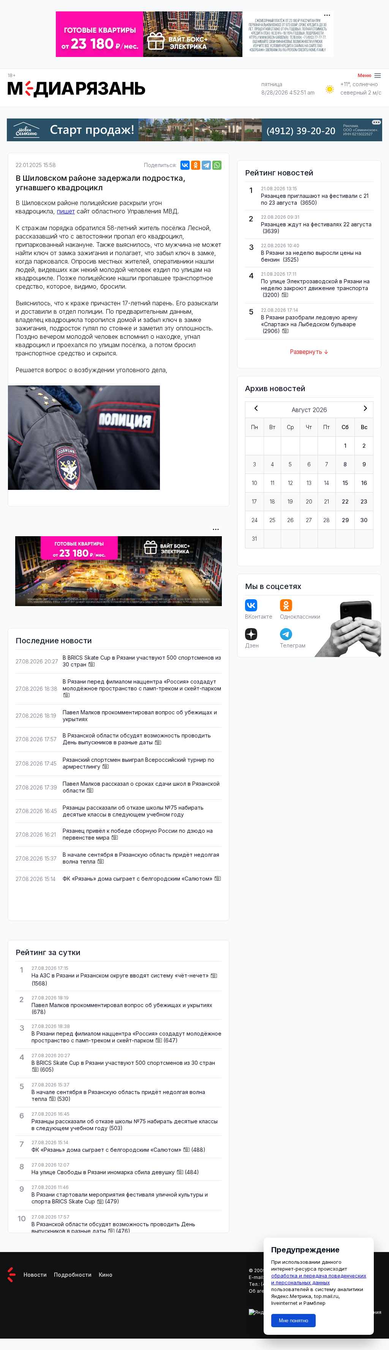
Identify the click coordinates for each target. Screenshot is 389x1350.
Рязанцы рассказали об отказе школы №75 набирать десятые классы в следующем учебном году (133, 811)
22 (345, 501)
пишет (66, 211)
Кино (105, 1274)
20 (309, 501)
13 (309, 483)
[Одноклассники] (195, 165)
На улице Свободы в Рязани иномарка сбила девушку (103, 1172)
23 (364, 501)
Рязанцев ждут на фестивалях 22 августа (316, 224)
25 (272, 520)
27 (309, 520)
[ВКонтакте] (185, 165)
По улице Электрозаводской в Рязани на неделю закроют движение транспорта (315, 284)
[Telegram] (206, 165)
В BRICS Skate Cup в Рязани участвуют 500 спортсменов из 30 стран (123, 1062)
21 (326, 501)
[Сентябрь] (364, 409)
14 (326, 483)
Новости (35, 1274)
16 (364, 483)
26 (290, 520)
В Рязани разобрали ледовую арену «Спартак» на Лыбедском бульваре (309, 320)
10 (254, 483)
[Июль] (254, 409)
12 (290, 483)
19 (290, 501)
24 (254, 520)
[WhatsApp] (216, 165)
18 (272, 501)
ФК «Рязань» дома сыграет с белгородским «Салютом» (137, 878)
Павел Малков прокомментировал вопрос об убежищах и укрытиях (122, 1005)
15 (345, 483)
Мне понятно (293, 1320)
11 (272, 483)
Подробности (73, 1274)
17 (254, 501)
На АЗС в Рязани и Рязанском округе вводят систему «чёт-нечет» (120, 975)
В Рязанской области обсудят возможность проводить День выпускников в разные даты (137, 738)
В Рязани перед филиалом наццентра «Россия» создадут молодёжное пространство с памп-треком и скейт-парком (142, 685)
